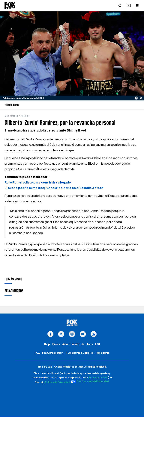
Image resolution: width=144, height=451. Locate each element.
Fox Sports (103, 352)
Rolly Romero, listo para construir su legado (37, 182)
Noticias (25, 116)
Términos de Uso (98, 377)
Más (6, 116)
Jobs (89, 344)
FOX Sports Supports (79, 352)
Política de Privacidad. (57, 382)
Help (47, 344)
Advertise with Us (73, 344)
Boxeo (14, 116)
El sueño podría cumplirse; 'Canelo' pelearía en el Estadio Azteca (54, 187)
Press (56, 344)
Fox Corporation (52, 352)
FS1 (97, 344)
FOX (37, 352)
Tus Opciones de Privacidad (93, 381)
